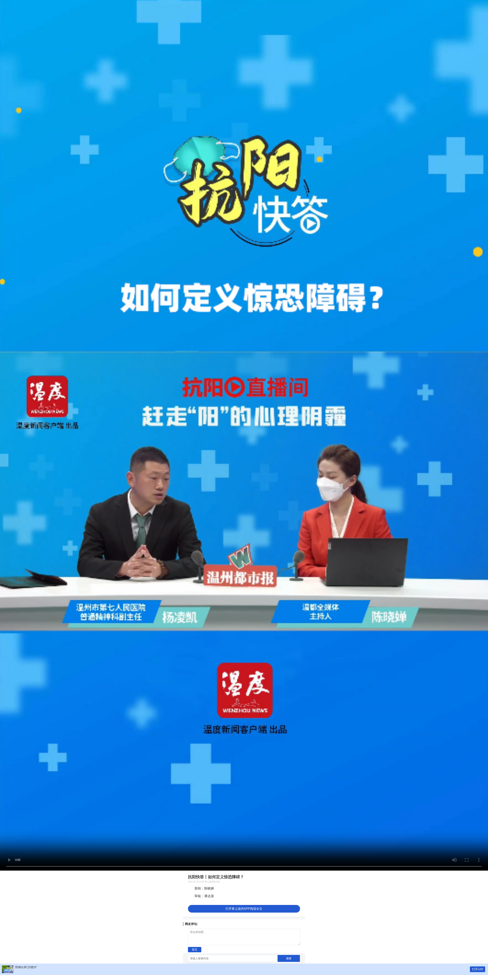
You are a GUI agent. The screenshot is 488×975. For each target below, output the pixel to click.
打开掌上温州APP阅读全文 (244, 908)
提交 (194, 949)
